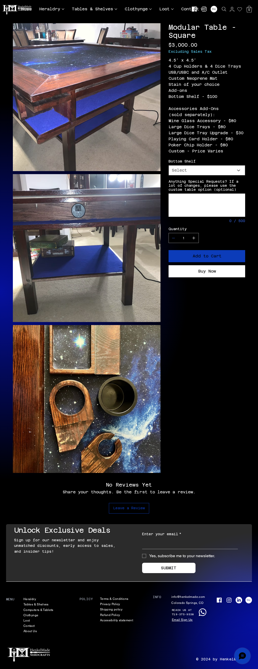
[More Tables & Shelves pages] (116, 9)
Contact (29, 626)
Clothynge (30, 615)
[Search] (224, 9)
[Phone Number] (202, 612)
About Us (30, 631)
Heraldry (29, 599)
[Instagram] (204, 9)
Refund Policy (110, 615)
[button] (249, 9)
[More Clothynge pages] (150, 9)
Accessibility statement (116, 620)
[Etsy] (214, 9)
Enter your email (161, 534)
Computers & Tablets (38, 610)
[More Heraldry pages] (63, 9)
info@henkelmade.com (188, 597)
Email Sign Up (182, 620)
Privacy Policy (110, 604)
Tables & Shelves (36, 604)
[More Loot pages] (172, 9)
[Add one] (194, 238)
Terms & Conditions (114, 599)
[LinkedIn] (239, 600)
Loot (26, 620)
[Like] (232, 9)
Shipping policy (111, 609)
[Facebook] (194, 9)
